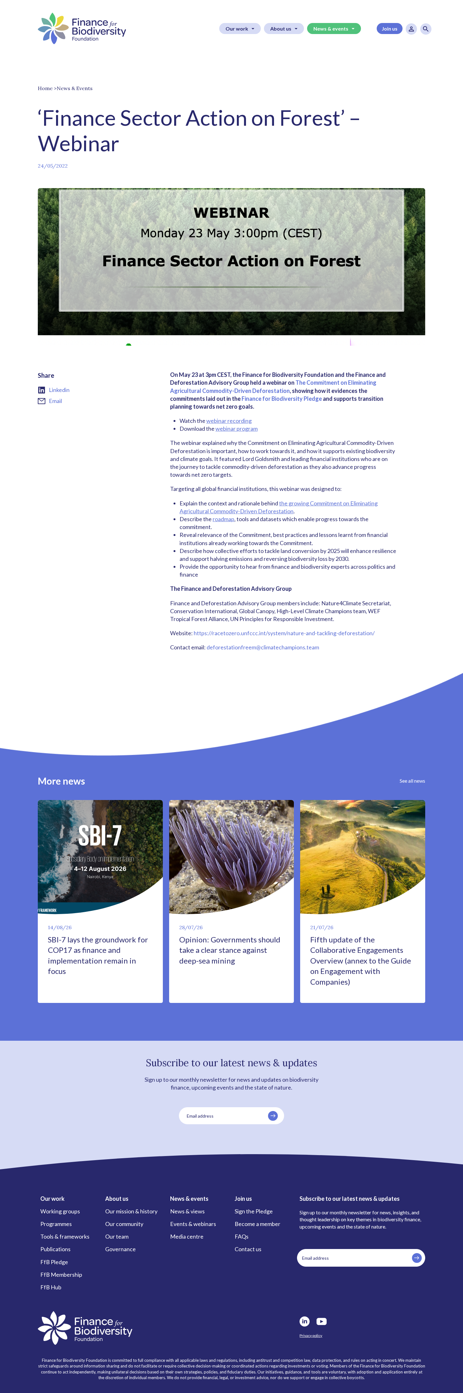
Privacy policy (311, 1335)
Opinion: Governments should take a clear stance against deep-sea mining (229, 950)
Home (45, 88)
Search (426, 29)
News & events (330, 29)
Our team (117, 1236)
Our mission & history (131, 1211)
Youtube (322, 1321)
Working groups (60, 1211)
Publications (55, 1249)
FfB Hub (50, 1287)
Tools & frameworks (64, 1236)
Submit (273, 1116)
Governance (120, 1249)
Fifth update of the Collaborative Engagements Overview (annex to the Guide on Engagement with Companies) (360, 960)
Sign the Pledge (254, 1211)
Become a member (257, 1223)
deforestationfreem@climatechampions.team (263, 647)
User (411, 29)
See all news (412, 780)
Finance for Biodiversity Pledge (282, 398)
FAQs (242, 1236)
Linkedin (59, 389)
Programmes (56, 1223)
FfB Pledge (54, 1261)
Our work (237, 29)
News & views (187, 1211)
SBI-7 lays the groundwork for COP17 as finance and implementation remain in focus (98, 955)
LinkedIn (305, 1321)
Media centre (186, 1236)
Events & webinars (193, 1223)
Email (55, 400)
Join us (389, 29)
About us (280, 29)
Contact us (248, 1249)
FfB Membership (61, 1274)
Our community (124, 1223)
